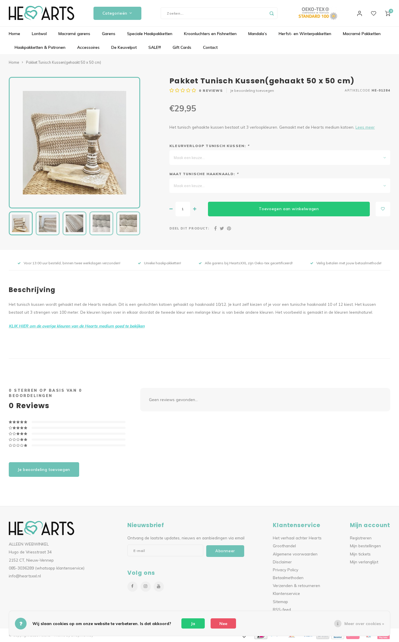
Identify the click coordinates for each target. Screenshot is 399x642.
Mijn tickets (360, 553)
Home (14, 33)
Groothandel (284, 545)
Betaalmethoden (288, 577)
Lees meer (365, 127)
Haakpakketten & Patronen (40, 47)
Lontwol (39, 33)
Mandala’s (257, 33)
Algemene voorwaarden (295, 553)
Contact (210, 47)
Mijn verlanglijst (364, 561)
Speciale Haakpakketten (149, 33)
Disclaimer (282, 561)
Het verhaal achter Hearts (297, 537)
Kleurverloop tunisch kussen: (209, 146)
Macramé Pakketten (362, 33)
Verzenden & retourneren (296, 585)
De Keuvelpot (124, 47)
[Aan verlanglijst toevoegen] (383, 209)
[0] (387, 13)
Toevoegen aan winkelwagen (289, 208)
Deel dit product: (189, 228)
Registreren (361, 537)
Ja (193, 623)
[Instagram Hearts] (145, 586)
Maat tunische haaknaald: (203, 174)
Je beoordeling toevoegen (252, 90)
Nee (223, 623)
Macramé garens (74, 33)
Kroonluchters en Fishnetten (210, 33)
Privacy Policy (285, 569)
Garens (108, 33)
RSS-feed (282, 609)
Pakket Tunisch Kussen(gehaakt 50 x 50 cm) (63, 62)
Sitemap (280, 601)
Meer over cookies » (364, 623)
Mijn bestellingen (365, 545)
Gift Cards (182, 47)
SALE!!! (154, 47)
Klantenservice (286, 593)
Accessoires (88, 47)
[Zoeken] (271, 13)
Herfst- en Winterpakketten (305, 33)
